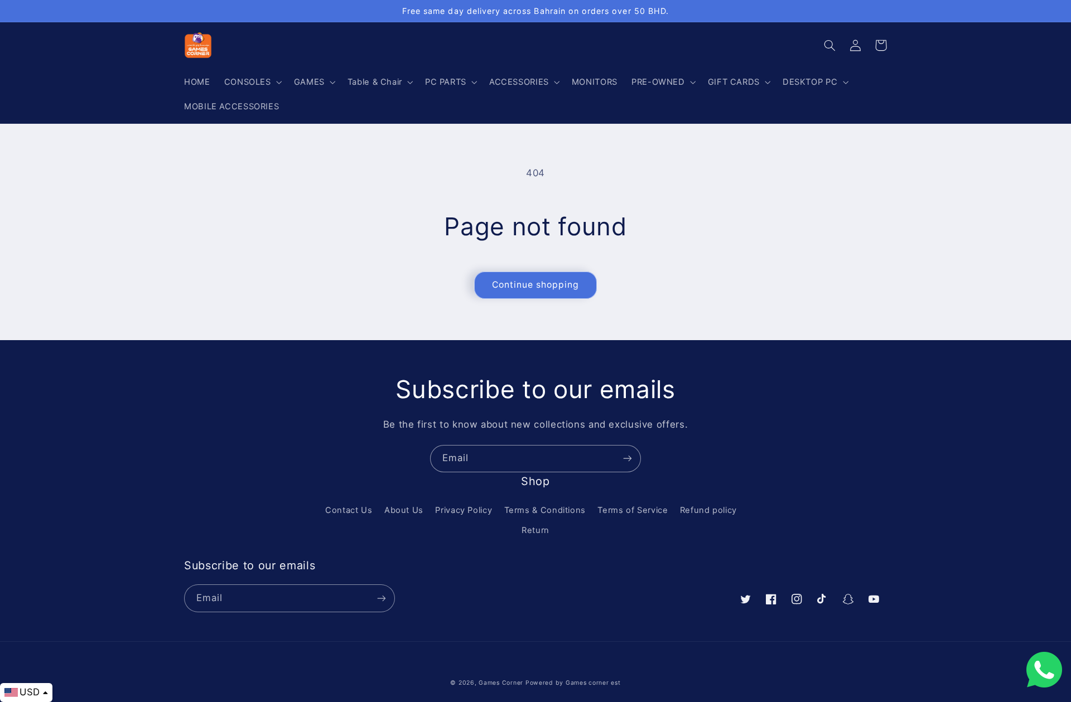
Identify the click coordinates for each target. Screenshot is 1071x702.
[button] (252, 82)
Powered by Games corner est (573, 682)
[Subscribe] (627, 458)
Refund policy (708, 510)
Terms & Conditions (545, 510)
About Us (403, 510)
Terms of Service (632, 510)
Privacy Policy (463, 510)
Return (535, 530)
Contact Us (348, 510)
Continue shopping (536, 284)
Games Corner (502, 682)
